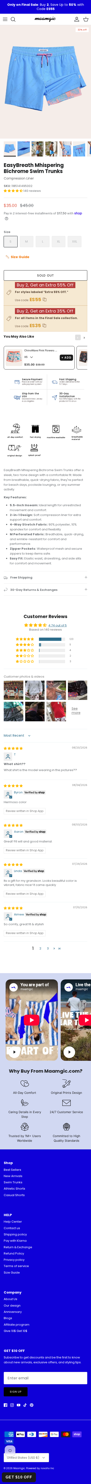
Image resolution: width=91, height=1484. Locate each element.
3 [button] (48, 948)
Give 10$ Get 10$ (15, 1331)
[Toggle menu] (5, 19)
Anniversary (13, 1312)
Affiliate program (16, 1324)
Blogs (8, 1318)
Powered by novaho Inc (40, 1468)
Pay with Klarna (15, 1240)
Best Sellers (12, 1170)
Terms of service (16, 1266)
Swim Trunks (13, 1182)
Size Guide (12, 1272)
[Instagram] (12, 1405)
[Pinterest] (31, 1405)
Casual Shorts (14, 1195)
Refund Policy (14, 1253)
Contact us (12, 1228)
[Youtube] (18, 1405)
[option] (45, 82)
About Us (10, 1299)
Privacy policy (14, 1260)
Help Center (13, 1221)
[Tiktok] (25, 1405)
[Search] (15, 19)
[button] (13, 191)
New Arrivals (13, 1176)
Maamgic (19, 1468)
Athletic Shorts (14, 1188)
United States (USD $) (23, 1457)
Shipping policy (15, 1234)
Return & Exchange (18, 1247)
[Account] (75, 19)
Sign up (15, 1392)
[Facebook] (5, 1405)
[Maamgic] (45, 19)
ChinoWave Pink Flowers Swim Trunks (41, 350)
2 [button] (40, 948)
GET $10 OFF (19, 1477)
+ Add (66, 357)
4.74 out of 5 (57, 625)
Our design (12, 1305)
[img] (13, 748)
